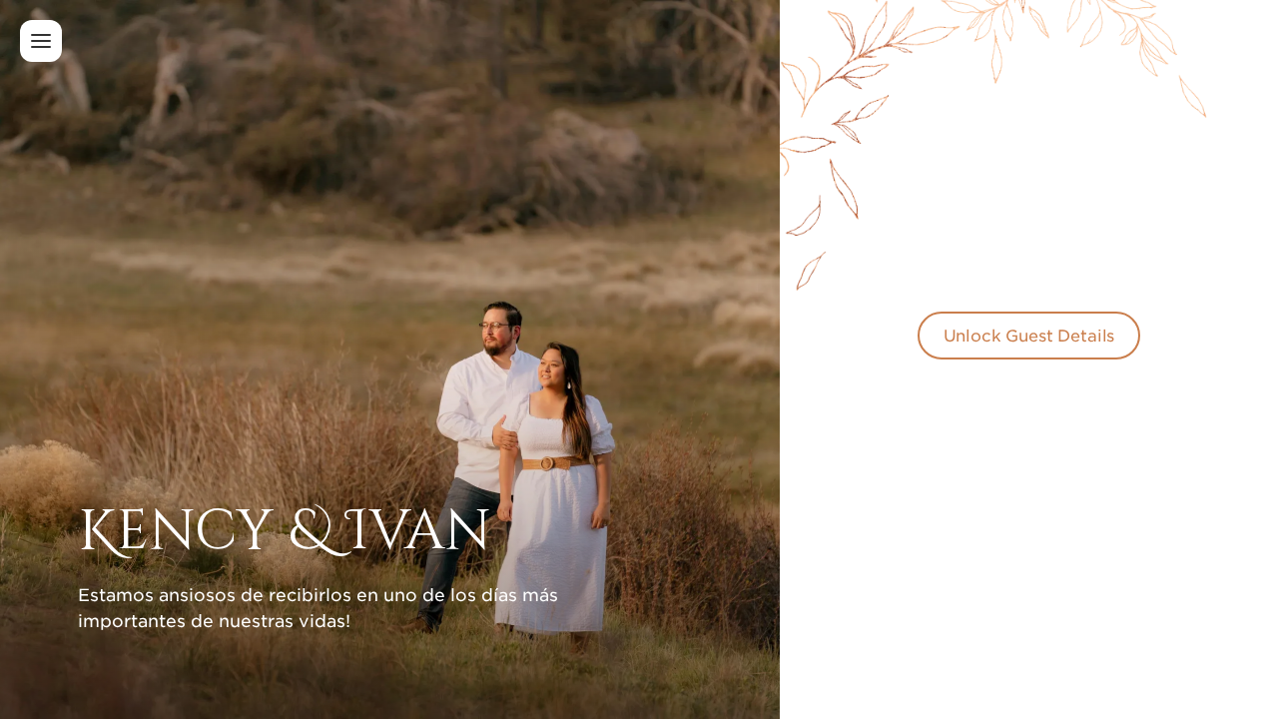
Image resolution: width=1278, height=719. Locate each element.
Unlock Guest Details (1029, 335)
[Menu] (41, 41)
